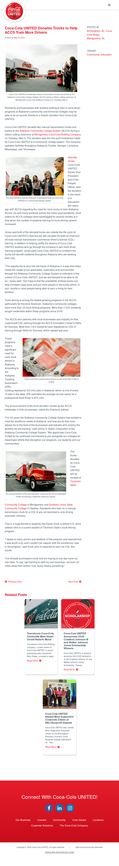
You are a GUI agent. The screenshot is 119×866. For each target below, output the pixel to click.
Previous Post (14, 581)
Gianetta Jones (72, 159)
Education (106, 54)
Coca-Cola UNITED (14, 11)
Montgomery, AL (96, 38)
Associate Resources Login (59, 852)
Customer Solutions (42, 825)
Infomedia (98, 847)
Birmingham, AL (96, 31)
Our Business (23, 820)
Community (93, 54)
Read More (33, 660)
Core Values (79, 820)
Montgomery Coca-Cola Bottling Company (57, 134)
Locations (98, 820)
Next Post (73, 581)
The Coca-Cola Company (74, 825)
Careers (41, 820)
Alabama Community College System (40, 130)
